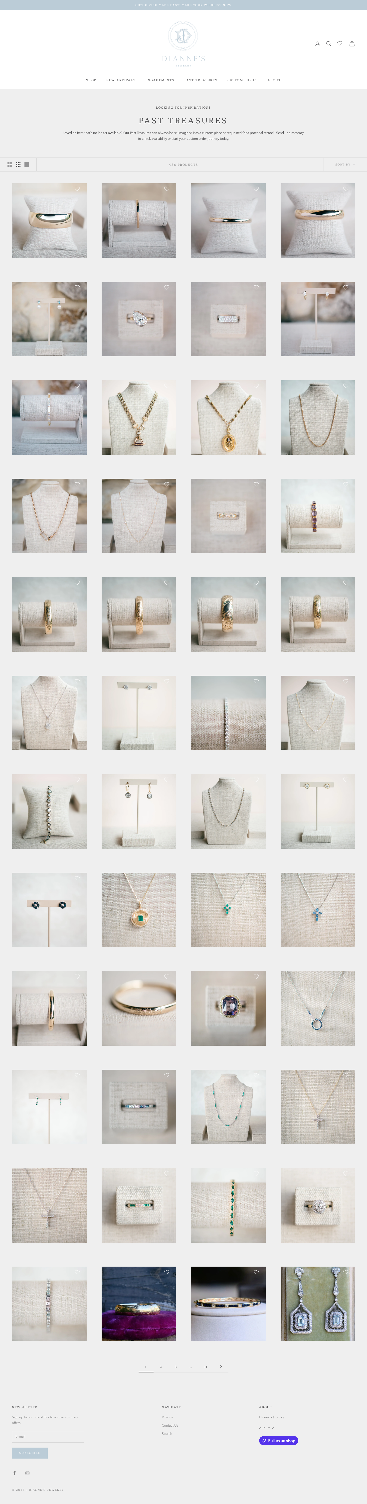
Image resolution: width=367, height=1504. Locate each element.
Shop (91, 80)
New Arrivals (121, 80)
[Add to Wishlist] (77, 189)
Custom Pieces (242, 80)
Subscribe (29, 1453)
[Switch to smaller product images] (18, 164)
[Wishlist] (340, 43)
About (274, 80)
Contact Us (170, 1426)
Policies (167, 1417)
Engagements (160, 80)
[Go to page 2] (220, 1366)
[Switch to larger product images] (9, 164)
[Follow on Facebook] (14, 1473)
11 (206, 1366)
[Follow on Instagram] (27, 1473)
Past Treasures (200, 80)
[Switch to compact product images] (26, 164)
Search (167, 1434)
